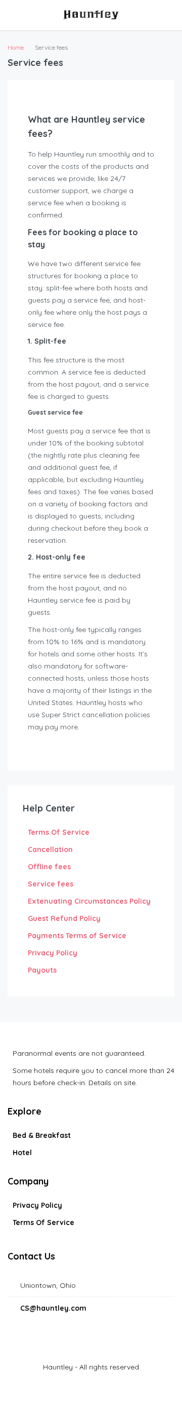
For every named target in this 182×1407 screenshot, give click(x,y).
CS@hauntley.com (53, 1308)
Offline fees (49, 866)
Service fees (50, 883)
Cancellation (50, 849)
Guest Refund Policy (64, 918)
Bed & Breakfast (42, 1135)
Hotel (22, 1152)
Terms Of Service (58, 832)
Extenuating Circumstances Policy (89, 901)
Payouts (42, 970)
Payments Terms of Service (77, 935)
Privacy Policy (52, 952)
